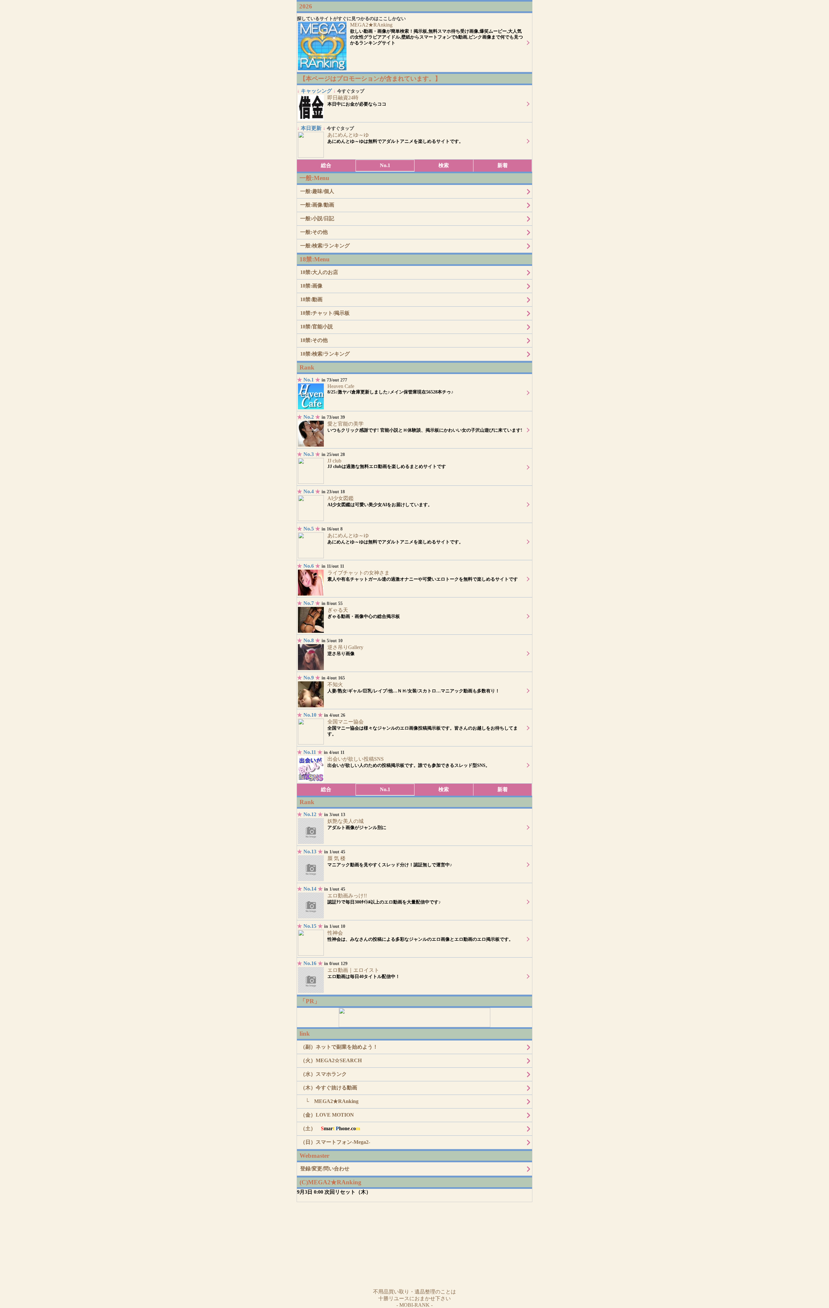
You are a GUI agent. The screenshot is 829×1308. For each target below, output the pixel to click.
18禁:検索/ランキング (325, 354)
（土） (330, 1128)
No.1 (385, 165)
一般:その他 (314, 232)
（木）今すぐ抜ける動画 (328, 1087)
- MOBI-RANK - (414, 1305)
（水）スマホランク (323, 1074)
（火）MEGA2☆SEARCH (331, 1060)
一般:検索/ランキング (325, 245)
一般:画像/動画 (317, 205)
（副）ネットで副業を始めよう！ (339, 1047)
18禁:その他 (314, 340)
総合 (326, 165)
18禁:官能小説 (316, 326)
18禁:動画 (311, 299)
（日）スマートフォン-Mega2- (335, 1142)
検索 (443, 165)
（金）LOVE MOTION (327, 1115)
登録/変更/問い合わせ (324, 1168)
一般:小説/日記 (317, 218)
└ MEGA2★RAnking (329, 1101)
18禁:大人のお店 (319, 272)
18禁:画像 (311, 286)
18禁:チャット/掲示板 (325, 313)
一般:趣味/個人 (317, 191)
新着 (502, 165)
